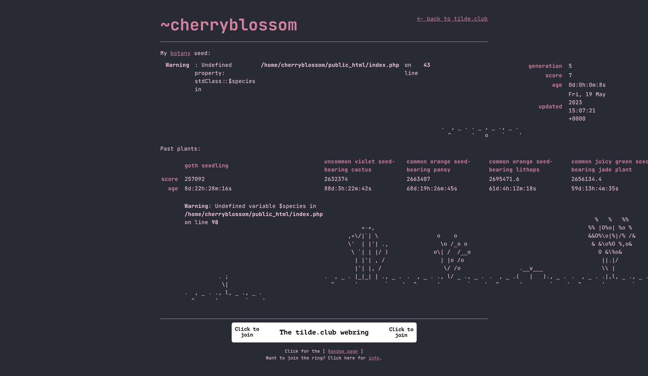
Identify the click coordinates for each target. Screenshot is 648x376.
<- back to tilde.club (452, 18)
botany (180, 53)
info (374, 358)
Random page (343, 351)
